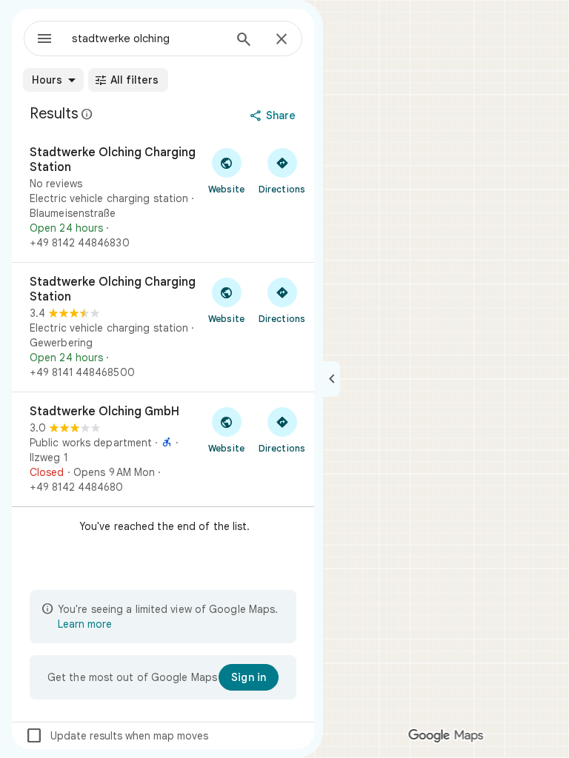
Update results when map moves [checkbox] (116, 736)
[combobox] (147, 38)
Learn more (85, 624)
